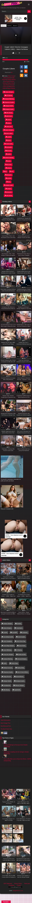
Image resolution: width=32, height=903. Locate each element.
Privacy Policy (18, 883)
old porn (9, 167)
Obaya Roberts (11, 88)
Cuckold (5, 632)
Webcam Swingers (19, 685)
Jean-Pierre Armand (8, 84)
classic (9, 123)
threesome (9, 192)
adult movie (9, 116)
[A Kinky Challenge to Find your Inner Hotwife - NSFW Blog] (5, 743)
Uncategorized (6, 685)
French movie (9, 143)
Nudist (4, 663)
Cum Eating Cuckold (8, 636)
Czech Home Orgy (21, 641)
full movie (9, 150)
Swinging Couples (9, 109)
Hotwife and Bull (22, 654)
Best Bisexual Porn (6, 726)
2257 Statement (8, 883)
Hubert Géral (10, 83)
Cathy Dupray (6, 77)
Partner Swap (14, 663)
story (9, 181)
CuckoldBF (14, 632)
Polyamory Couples (9, 102)
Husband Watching (9, 98)
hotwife (9, 154)
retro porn (9, 174)
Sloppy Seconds (7, 676)
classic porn (9, 126)
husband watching (9, 157)
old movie (9, 164)
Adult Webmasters (5, 720)
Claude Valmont (11, 79)
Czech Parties (22, 645)
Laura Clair (6, 86)
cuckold (9, 136)
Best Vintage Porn (5, 723)
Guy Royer (7, 81)
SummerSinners (19, 676)
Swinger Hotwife (9, 105)
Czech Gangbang (7, 641)
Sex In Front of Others (22, 672)
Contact (19, 885)
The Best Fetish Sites (6, 729)
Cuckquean (24, 632)
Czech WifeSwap (7, 650)
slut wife (9, 178)
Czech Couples (21, 636)
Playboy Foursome (7, 667)
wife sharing (9, 195)
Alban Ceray (11, 76)
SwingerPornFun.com (18, 890)
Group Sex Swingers (8, 654)
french (9, 140)
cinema (9, 119)
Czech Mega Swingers (8, 645)
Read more (8, 72)
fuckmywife (9, 147)
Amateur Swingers (7, 623)
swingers (9, 188)
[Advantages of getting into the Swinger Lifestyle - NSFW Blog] (5, 750)
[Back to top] (27, 898)
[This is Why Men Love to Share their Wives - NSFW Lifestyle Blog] (5, 757)
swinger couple (9, 185)
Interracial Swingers (21, 658)
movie (9, 161)
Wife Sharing (9, 112)
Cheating (19, 623)
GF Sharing (9, 95)
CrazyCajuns (19, 628)
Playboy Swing (20, 667)
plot (6, 171)
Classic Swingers (9, 91)
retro (12, 171)
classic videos (9, 133)
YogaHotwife (17, 689)
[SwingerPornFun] (13, 4)
